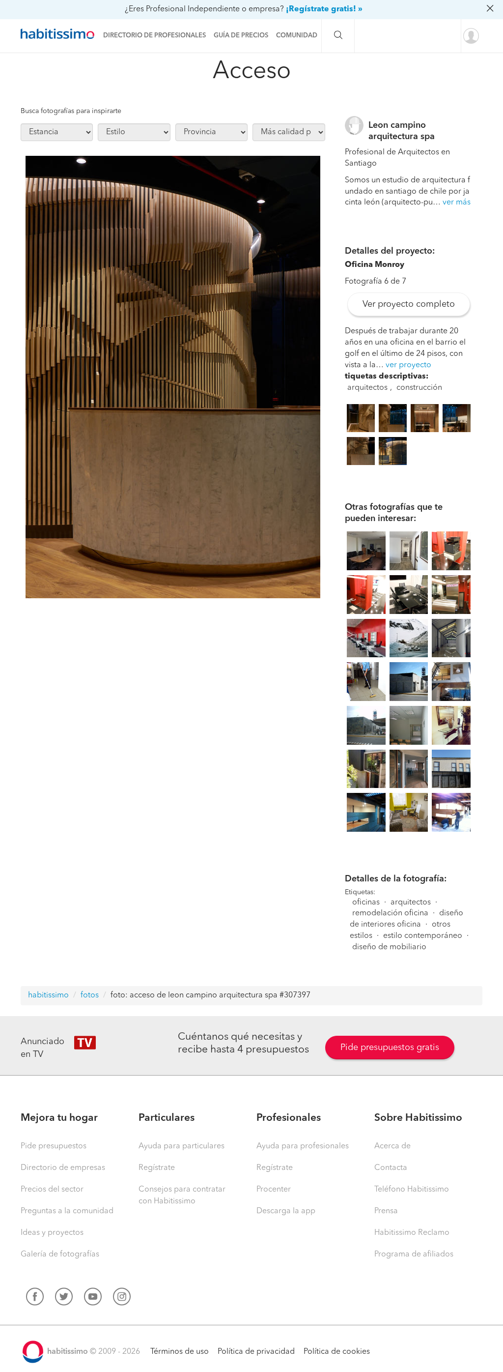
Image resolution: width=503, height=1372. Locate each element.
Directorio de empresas (63, 1168)
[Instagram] (122, 1299)
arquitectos (367, 388)
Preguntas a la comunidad (67, 1211)
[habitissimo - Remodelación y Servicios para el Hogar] (60, 34)
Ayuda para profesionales (302, 1146)
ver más (457, 202)
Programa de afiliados (413, 1254)
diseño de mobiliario (389, 947)
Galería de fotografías (60, 1254)
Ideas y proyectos (52, 1233)
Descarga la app (285, 1211)
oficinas (366, 902)
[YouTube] (93, 1299)
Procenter (273, 1190)
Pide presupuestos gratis (389, 1047)
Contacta (390, 1168)
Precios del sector (52, 1190)
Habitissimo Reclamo (411, 1233)
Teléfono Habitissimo (411, 1190)
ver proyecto (408, 365)
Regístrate (157, 1168)
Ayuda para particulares (181, 1146)
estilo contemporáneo (422, 936)
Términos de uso (179, 1352)
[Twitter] (64, 1299)
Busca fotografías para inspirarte (71, 111)
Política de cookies (337, 1352)
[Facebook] (35, 1299)
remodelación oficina (390, 913)
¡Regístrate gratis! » (324, 9)
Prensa (386, 1211)
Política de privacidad (256, 1352)
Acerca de (392, 1146)
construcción (419, 388)
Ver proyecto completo (409, 304)
